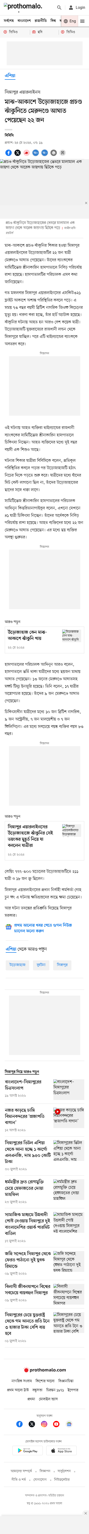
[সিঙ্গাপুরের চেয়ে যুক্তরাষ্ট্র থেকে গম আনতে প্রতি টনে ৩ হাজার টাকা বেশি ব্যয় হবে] (68, 1328)
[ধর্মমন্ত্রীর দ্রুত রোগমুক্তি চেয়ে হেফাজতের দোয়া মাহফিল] (68, 1191)
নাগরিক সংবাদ (22, 1381)
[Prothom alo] (24, 7)
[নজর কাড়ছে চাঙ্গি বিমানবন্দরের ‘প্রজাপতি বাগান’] (68, 1120)
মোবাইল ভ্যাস (48, 1399)
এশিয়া (10, 76)
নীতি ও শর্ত (19, 1480)
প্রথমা (31, 1399)
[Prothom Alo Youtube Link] (58, 1425)
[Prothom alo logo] (44, 1371)
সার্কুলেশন (64, 1471)
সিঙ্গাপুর (62, 965)
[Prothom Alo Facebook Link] (22, 1425)
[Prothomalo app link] (27, 1451)
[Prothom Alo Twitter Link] (34, 1425)
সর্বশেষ (9, 21)
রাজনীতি (41, 21)
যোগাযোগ (40, 1480)
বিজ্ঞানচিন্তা (66, 1381)
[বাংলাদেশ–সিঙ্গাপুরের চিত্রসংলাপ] (68, 1089)
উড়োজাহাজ (17, 965)
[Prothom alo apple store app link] (61, 1451)
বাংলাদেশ (24, 21)
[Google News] (69, 1425)
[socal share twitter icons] (18, 155)
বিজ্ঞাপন (45, 1471)
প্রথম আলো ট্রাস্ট (18, 1390)
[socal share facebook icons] (9, 155)
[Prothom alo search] (59, 7)
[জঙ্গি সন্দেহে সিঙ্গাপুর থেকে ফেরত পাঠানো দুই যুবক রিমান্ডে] (68, 1263)
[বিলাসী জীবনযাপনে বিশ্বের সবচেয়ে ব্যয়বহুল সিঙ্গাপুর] (68, 1294)
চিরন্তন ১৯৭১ (55, 1390)
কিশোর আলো (45, 1381)
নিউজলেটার (62, 1480)
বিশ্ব (53, 21)
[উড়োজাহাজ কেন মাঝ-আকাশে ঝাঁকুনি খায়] (71, 636)
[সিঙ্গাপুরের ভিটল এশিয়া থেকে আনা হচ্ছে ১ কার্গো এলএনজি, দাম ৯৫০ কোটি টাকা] (68, 1156)
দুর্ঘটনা (41, 965)
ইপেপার (73, 1390)
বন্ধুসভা (37, 1390)
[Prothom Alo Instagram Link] (46, 1425)
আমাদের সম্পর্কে (21, 1471)
